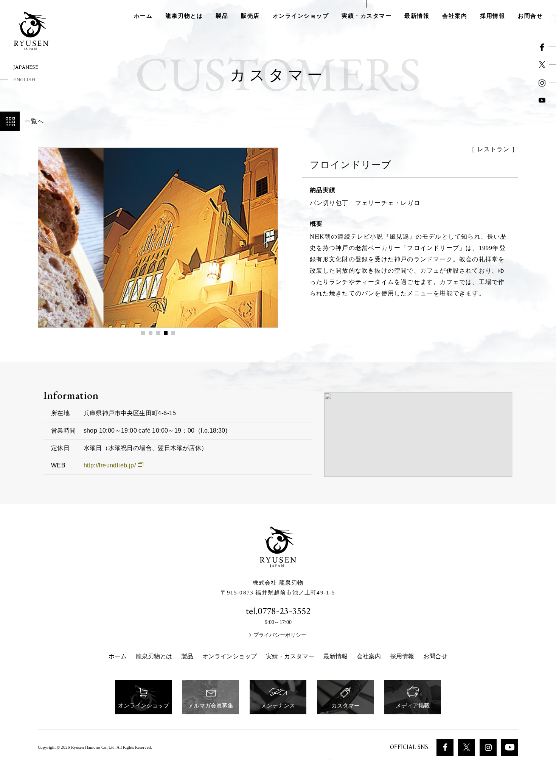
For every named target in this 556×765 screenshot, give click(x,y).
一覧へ (34, 121)
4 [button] (166, 333)
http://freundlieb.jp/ (110, 465)
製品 (222, 16)
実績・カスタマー (366, 16)
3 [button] (158, 333)
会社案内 (454, 16)
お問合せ (530, 16)
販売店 (250, 16)
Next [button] (264, 237)
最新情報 (416, 16)
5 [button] (173, 333)
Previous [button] (51, 237)
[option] (158, 237)
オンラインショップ (301, 16)
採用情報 (492, 16)
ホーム (143, 16)
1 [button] (143, 333)
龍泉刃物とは (184, 16)
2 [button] (150, 333)
